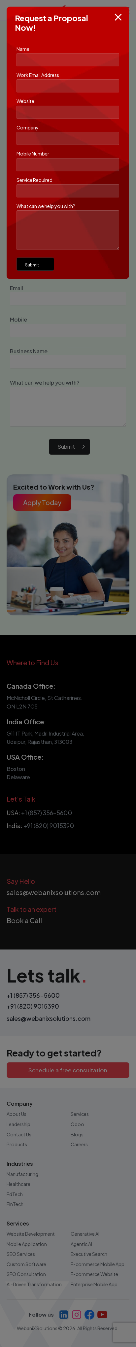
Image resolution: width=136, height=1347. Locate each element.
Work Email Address (38, 75)
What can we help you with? (46, 206)
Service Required (34, 180)
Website (25, 101)
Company (28, 127)
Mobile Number (33, 153)
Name (23, 49)
